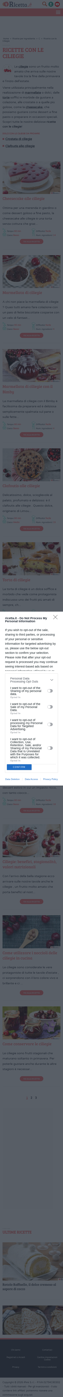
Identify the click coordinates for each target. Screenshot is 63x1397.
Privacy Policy (50, 779)
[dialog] (31, 699)
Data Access (31, 779)
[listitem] (31, 680)
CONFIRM (19, 767)
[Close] (56, 618)
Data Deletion (12, 779)
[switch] (50, 691)
